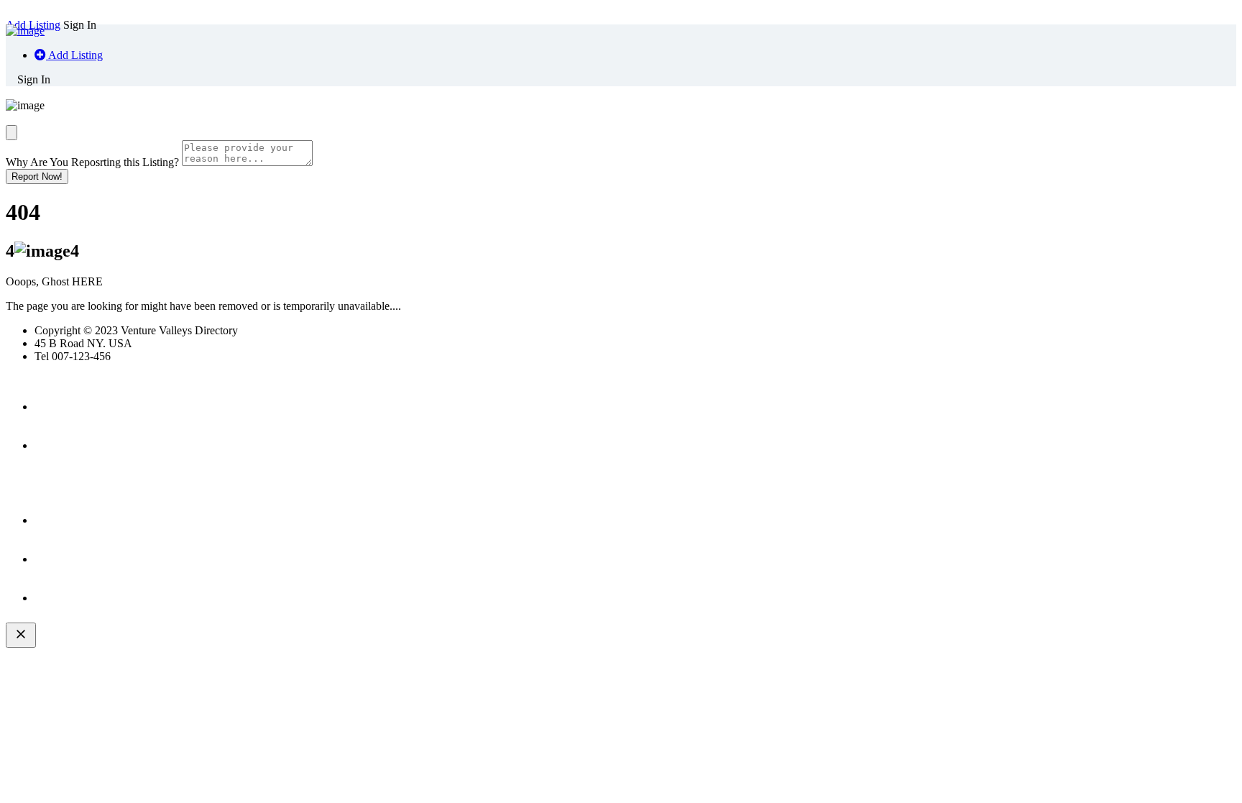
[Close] (11, 132)
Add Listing (74, 55)
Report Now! (37, 176)
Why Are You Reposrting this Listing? (92, 162)
